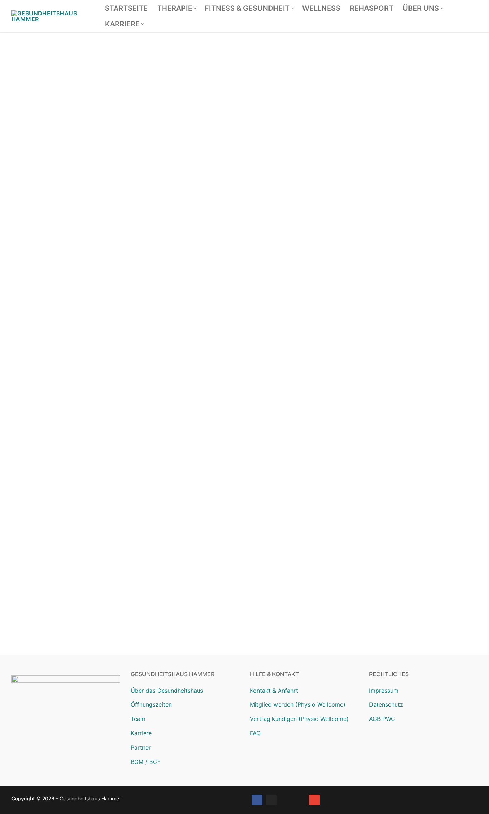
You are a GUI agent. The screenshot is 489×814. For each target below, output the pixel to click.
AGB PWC (382, 718)
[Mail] (314, 800)
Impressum (383, 690)
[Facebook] (257, 800)
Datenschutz (386, 704)
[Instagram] (271, 800)
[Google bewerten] (285, 800)
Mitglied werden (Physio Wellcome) (297, 704)
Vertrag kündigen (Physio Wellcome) (299, 718)
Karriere (141, 733)
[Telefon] (300, 800)
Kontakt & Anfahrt (274, 690)
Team (138, 718)
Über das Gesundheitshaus (167, 690)
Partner (141, 747)
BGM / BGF (145, 761)
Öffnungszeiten (151, 704)
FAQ (255, 733)
